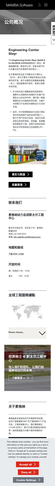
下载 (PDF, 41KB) (16, 254)
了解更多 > (18, 378)
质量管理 (17, 184)
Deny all (26, 472)
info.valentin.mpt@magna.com (27, 237)
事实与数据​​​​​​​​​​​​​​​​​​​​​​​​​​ (18, 174)
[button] (39, 4)
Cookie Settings (26, 480)
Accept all (25, 464)
